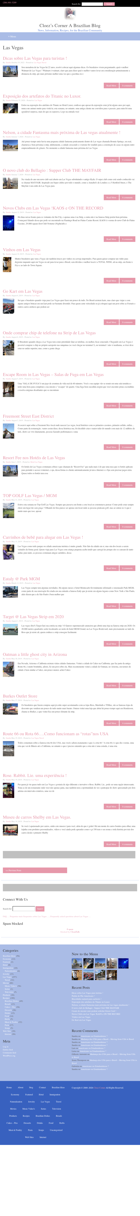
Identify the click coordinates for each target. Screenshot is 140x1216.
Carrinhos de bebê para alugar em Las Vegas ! (43, 537)
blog (31, 1087)
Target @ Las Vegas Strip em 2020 (33, 616)
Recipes (6, 998)
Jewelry (6, 973)
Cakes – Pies (10, 1007)
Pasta (7, 1025)
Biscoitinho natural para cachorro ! (86, 998)
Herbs (7, 1019)
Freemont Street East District (28, 416)
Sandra (8, 62)
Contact (42, 1087)
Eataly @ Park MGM (21, 578)
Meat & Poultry (11, 1022)
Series (7, 989)
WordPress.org (9, 1055)
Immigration (8, 967)
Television (9, 992)
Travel (44, 62)
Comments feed (9, 1052)
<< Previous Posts (13, 870)
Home (9, 1087)
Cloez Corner (99, 1087)
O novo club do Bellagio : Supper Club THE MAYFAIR (52, 170)
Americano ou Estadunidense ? (94, 1036)
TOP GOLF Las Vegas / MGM (30, 495)
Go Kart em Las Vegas (22, 291)
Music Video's (11, 985)
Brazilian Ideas (9, 955)
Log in (5, 1046)
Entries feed (8, 1049)
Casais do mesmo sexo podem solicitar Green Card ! (94, 1011)
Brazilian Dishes (12, 1001)
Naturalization (11, 970)
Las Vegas (37, 62)
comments (127, 85)
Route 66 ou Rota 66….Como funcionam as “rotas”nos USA (55, 733)
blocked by (70, 930)
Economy (7, 958)
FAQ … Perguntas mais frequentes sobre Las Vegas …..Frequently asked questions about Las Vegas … (47, 916)
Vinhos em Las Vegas (21, 249)
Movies (6, 982)
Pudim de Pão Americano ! (83, 995)
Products (6, 995)
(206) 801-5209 (9, 2)
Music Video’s (28, 1108)
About (20, 1087)
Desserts (8, 1010)
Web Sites (7, 1031)
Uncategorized (56, 1130)
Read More (111, 85)
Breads (8, 1004)
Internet (8, 1034)
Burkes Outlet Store (20, 696)
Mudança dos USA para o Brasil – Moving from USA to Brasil (107, 1039)
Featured (6, 961)
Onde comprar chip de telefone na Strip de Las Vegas (49, 333)
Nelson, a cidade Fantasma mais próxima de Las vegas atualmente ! (61, 132)
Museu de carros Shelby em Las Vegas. (37, 817)
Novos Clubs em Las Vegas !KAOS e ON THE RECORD (53, 208)
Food (7, 1016)
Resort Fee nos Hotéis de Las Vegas (34, 457)
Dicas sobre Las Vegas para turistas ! (35, 58)
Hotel (32, 462)
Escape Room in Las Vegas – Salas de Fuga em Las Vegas (53, 374)
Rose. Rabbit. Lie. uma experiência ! (35, 775)
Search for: (76, 3)
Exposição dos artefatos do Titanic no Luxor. (42, 96)
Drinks (8, 1013)
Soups (7, 1028)
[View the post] (77, 963)
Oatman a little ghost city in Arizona (35, 654)
